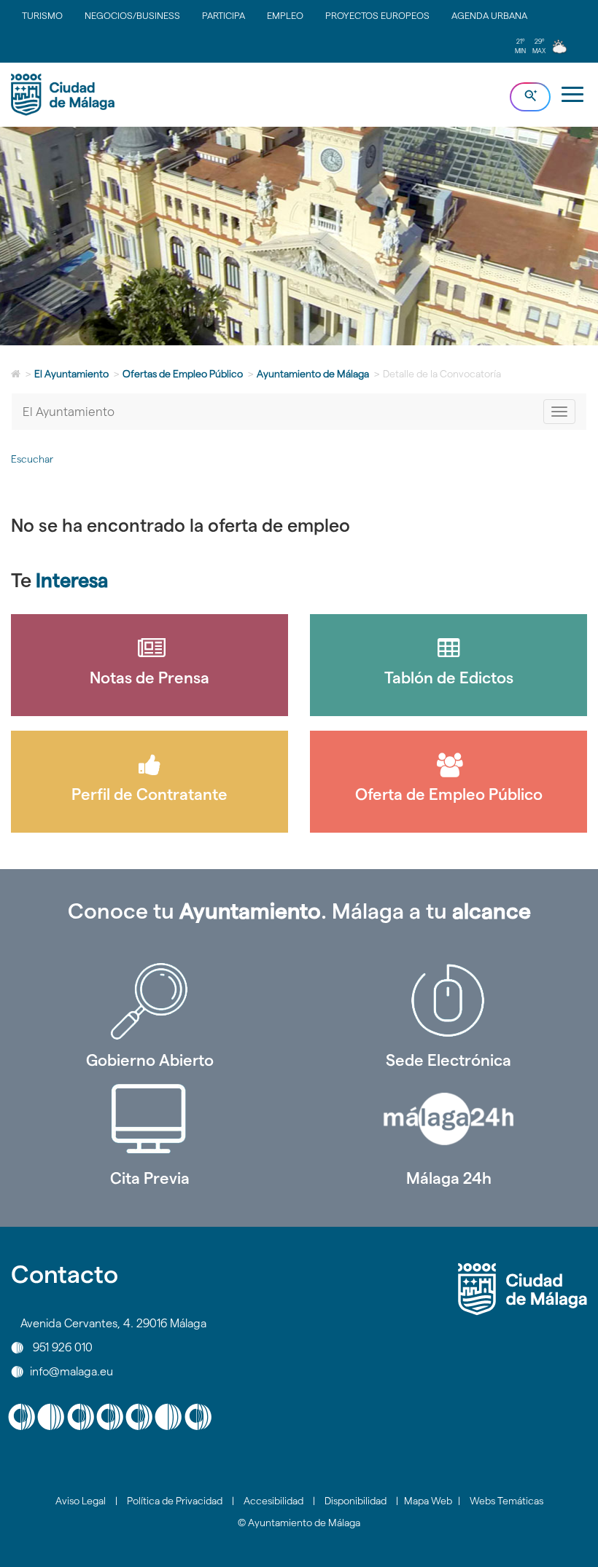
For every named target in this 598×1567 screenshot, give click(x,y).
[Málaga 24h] (448, 1119)
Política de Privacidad (174, 1501)
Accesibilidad (273, 1501)
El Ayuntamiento (71, 374)
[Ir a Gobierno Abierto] (149, 1001)
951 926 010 (63, 1347)
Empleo (285, 15)
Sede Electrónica (448, 1060)
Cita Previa (150, 1178)
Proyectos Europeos (377, 15)
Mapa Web (428, 1501)
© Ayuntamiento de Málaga (299, 1522)
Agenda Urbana (489, 15)
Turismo (42, 15)
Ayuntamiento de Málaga (313, 374)
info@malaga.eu (71, 1371)
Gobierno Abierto (150, 1060)
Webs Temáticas (506, 1501)
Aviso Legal (80, 1501)
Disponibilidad (356, 1501)
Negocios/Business (132, 15)
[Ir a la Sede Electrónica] (448, 1001)
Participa (223, 15)
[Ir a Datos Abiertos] (149, 1119)
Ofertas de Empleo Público (183, 374)
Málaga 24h (449, 1178)
